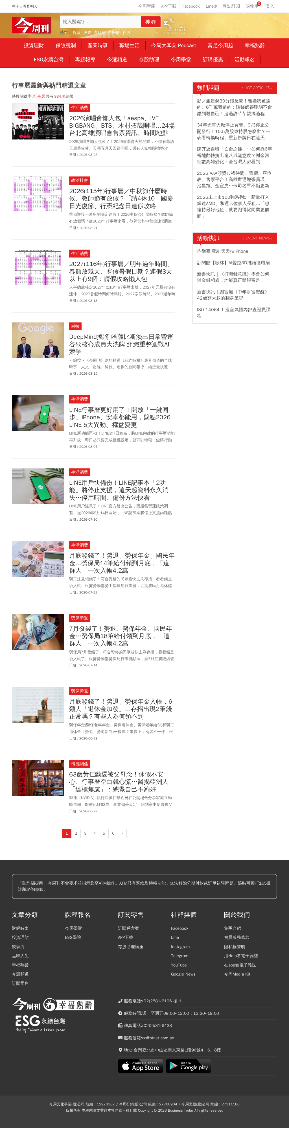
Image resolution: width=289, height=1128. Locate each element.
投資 (77, 32)
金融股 (114, 32)
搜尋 (151, 22)
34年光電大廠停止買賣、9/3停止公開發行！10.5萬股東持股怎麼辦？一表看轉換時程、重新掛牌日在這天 (233, 131)
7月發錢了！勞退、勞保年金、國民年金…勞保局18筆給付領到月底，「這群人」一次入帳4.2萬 (120, 636)
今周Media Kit (237, 974)
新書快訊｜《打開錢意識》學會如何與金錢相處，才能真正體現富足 (233, 277)
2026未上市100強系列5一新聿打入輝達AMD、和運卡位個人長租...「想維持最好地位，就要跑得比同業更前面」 (233, 207)
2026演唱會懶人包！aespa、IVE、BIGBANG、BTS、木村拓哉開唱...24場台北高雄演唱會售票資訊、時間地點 (122, 126)
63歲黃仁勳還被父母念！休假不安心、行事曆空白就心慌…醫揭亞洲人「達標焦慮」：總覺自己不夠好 (118, 782)
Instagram (180, 946)
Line (175, 937)
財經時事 (20, 928)
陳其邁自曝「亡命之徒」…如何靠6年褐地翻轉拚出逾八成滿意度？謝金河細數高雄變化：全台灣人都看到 (234, 155)
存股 (126, 32)
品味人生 (20, 955)
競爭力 (18, 946)
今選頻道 (20, 974)
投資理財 (20, 937)
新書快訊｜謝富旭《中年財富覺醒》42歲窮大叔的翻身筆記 (233, 295)
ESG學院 (73, 937)
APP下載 (125, 937)
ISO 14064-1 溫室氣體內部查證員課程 (233, 313)
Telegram (179, 955)
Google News (183, 974)
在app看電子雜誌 (240, 965)
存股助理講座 (130, 946)
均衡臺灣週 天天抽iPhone (222, 251)
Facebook (180, 928)
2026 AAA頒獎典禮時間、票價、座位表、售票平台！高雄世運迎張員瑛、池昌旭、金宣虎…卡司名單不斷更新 (234, 180)
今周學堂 (73, 928)
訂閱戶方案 (128, 928)
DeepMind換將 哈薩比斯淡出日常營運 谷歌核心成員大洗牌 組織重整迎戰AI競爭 (121, 344)
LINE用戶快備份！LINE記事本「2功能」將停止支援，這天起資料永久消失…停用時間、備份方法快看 (118, 490)
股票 (87, 32)
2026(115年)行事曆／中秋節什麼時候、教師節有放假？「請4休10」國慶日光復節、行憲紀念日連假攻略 (121, 198)
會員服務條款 (236, 937)
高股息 (100, 32)
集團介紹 (232, 928)
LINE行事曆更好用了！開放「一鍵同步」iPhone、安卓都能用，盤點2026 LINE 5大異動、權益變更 (119, 417)
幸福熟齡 (20, 965)
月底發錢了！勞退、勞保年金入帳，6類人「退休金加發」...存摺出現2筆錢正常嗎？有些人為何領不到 (120, 709)
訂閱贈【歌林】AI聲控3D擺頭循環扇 (233, 263)
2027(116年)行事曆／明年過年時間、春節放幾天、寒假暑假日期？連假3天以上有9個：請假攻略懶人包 (121, 271)
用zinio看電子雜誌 (241, 955)
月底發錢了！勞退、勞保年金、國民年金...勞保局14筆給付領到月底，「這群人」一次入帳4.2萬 (122, 563)
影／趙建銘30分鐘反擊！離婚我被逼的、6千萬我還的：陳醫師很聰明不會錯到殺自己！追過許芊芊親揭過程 (234, 107)
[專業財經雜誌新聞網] (31, 25)
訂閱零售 (20, 983)
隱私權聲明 (234, 946)
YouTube (179, 965)
